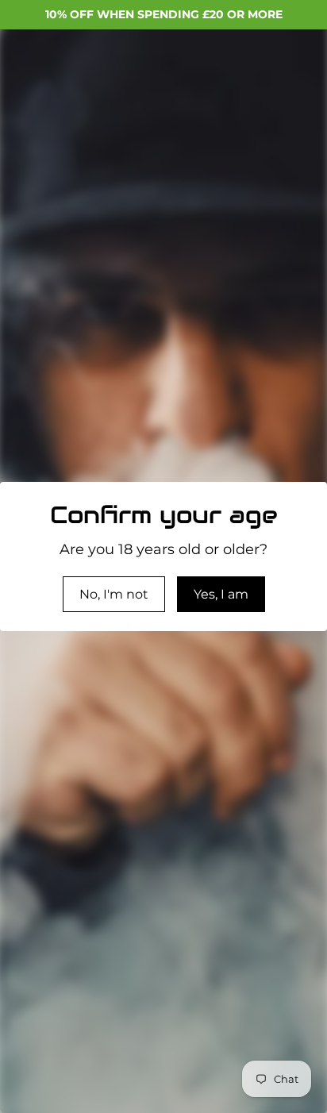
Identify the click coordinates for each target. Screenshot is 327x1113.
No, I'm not (113, 594)
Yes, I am (221, 594)
